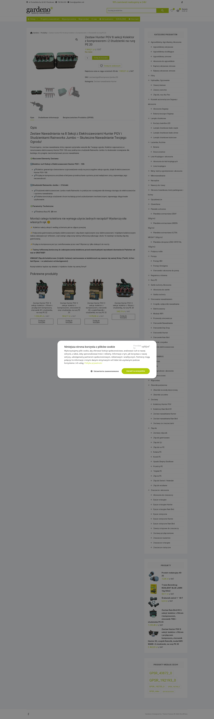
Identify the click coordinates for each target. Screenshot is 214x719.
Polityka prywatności (93, 363)
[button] (106, 371)
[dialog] (107, 359)
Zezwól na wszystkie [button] (135, 371)
